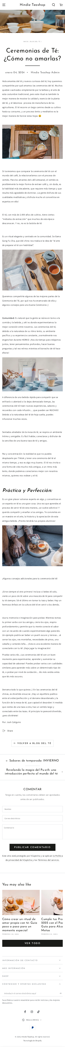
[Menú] (4, 5)
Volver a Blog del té (34, 743)
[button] (53, 5)
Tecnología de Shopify (32, 1040)
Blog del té (35, 41)
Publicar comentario (32, 847)
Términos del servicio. (48, 860)
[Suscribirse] (61, 993)
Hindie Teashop (27, 1037)
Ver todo (33, 943)
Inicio (25, 41)
